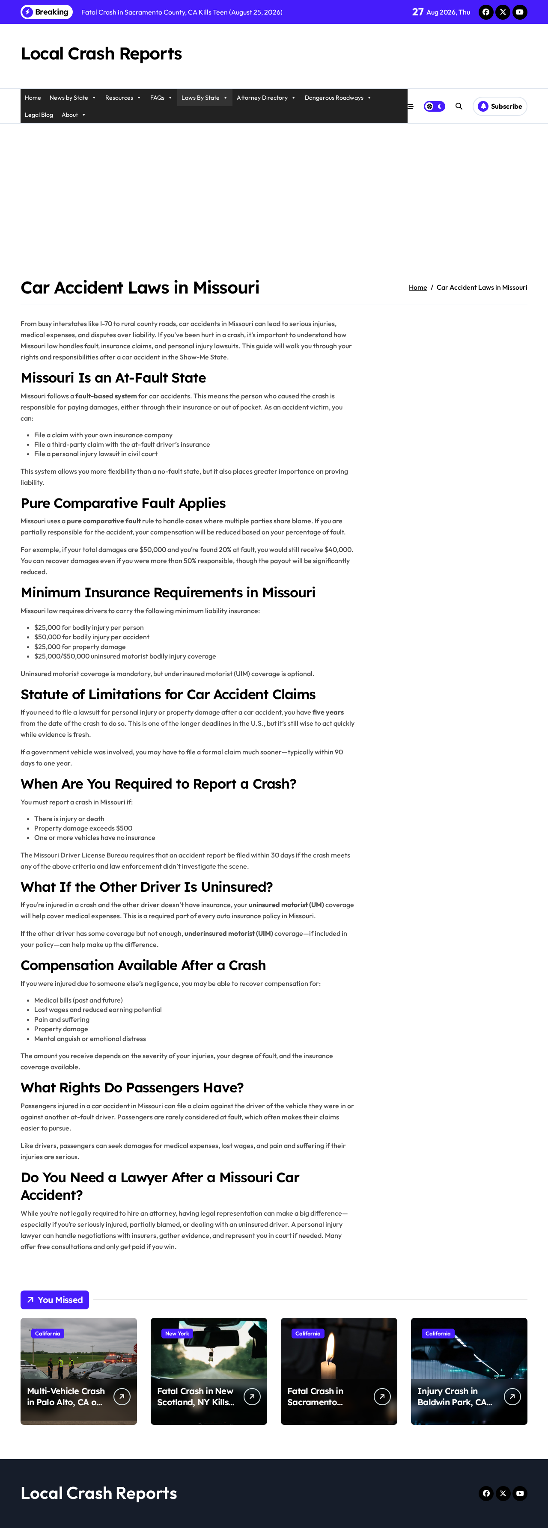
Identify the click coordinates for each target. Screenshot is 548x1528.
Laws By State (201, 97)
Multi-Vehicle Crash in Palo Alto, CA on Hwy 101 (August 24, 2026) (65, 1408)
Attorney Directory (262, 97)
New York (177, 1333)
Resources (119, 97)
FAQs (157, 97)
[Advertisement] (274, 188)
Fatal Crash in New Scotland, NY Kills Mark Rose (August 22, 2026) (195, 1408)
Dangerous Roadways (334, 97)
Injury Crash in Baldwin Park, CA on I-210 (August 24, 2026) (451, 1408)
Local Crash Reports (101, 53)
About (70, 115)
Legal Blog (39, 115)
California (47, 1333)
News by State (69, 97)
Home (33, 97)
